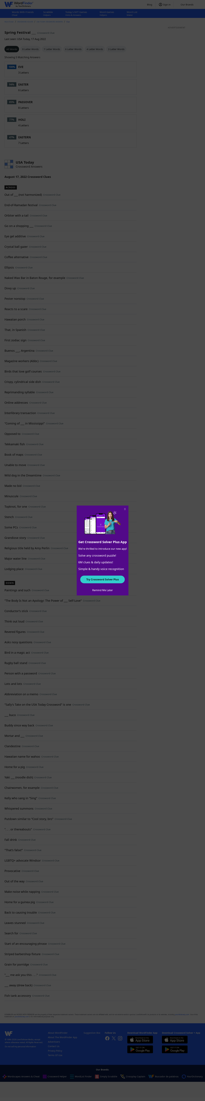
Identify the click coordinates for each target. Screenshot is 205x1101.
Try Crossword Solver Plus (102, 579)
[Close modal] (125, 509)
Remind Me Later (102, 590)
